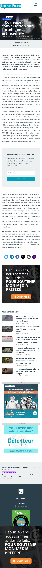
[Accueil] (12, 6)
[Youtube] (22, 507)
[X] (23, 257)
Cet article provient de (21, 42)
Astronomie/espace (8, 472)
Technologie (6, 19)
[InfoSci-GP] (21, 400)
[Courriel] (29, 257)
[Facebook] (17, 257)
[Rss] (26, 507)
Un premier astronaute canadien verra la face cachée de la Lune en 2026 (18, 476)
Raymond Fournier (7, 36)
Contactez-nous (21, 498)
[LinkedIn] (12, 257)
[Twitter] (18, 507)
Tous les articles (36, 467)
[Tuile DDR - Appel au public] (21, 439)
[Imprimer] (34, 257)
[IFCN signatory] (21, 520)
